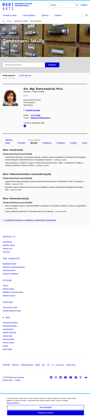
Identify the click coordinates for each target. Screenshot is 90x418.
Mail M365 (6, 365)
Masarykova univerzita (16, 377)
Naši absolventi (8, 329)
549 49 (35, 115)
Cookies (18, 380)
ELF (43, 365)
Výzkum (7, 280)
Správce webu (8, 380)
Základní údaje (9, 141)
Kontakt (5, 346)
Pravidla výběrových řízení (12, 310)
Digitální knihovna (27, 365)
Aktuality (9, 237)
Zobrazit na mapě (33, 110)
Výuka (84, 143)
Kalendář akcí (7, 242)
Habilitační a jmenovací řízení (13, 292)
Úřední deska (7, 349)
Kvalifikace (47, 143)
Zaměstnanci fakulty (10, 326)
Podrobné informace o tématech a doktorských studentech (30, 220)
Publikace (60, 143)
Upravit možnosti (12, 403)
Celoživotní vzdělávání (10, 273)
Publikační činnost (9, 295)
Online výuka (70, 365)
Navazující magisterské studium (14, 267)
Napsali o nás (7, 248)
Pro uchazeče (11, 258)
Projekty (73, 143)
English (84, 5)
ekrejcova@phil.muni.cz (40, 118)
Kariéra (8, 302)
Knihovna (15, 365)
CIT (48, 365)
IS (52, 365)
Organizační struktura (10, 322)
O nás (6, 317)
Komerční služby (8, 339)
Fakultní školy (7, 336)
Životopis (21, 143)
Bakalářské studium (9, 263)
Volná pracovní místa (10, 307)
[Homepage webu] (17, 6)
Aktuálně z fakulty (9, 245)
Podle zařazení (9, 75)
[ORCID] (25, 126)
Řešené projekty (8, 289)
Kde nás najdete (8, 342)
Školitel (33, 143)
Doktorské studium (9, 270)
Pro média (6, 252)
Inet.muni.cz (60, 365)
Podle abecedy (25, 75)
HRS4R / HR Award (9, 332)
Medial (37, 365)
